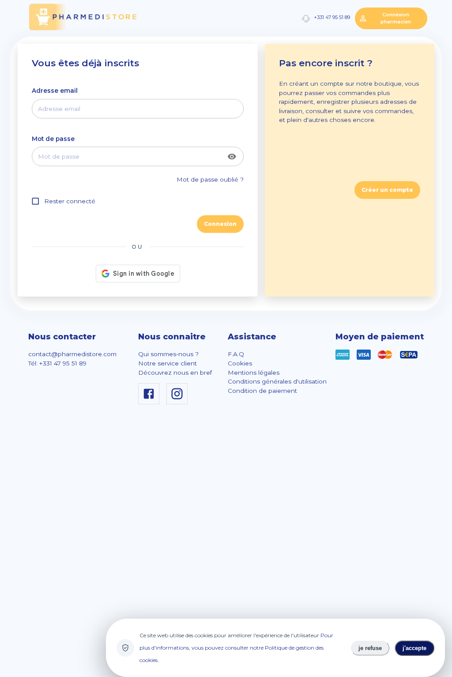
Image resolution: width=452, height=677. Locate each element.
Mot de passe (53, 138)
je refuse (370, 648)
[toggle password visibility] (232, 156)
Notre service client (167, 363)
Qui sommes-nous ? (168, 354)
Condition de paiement (262, 390)
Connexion (220, 224)
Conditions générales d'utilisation (277, 381)
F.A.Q (236, 354)
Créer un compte (387, 189)
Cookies (240, 363)
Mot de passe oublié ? (210, 179)
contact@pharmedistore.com (72, 354)
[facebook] (150, 402)
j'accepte (414, 648)
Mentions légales (253, 372)
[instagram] (178, 402)
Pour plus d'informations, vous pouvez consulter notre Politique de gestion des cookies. (236, 647)
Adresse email (55, 90)
